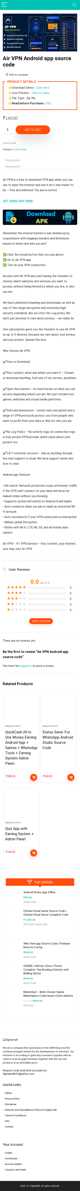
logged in (26, 666)
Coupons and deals (15, 1169)
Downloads (11, 1158)
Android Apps (20, 149)
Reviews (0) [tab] (13, 166)
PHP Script (28, 924)
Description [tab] (13, 160)
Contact (9, 1126)
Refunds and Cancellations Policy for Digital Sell (31, 1109)
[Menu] (4, 5)
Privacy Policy (12, 1098)
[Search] (74, 5)
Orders (8, 1152)
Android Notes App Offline (39, 892)
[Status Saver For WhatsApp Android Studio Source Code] (58, 709)
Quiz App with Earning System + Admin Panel (19, 833)
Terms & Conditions (15, 1115)
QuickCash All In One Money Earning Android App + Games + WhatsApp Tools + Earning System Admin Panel (21, 748)
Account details (13, 1164)
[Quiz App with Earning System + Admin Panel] (21, 806)
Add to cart (33, 130)
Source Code (9, 143)
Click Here (42, 87)
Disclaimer (10, 1104)
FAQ (48, 103)
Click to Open (41, 93)
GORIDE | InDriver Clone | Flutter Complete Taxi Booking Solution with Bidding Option (46, 969)
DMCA (8, 1093)
